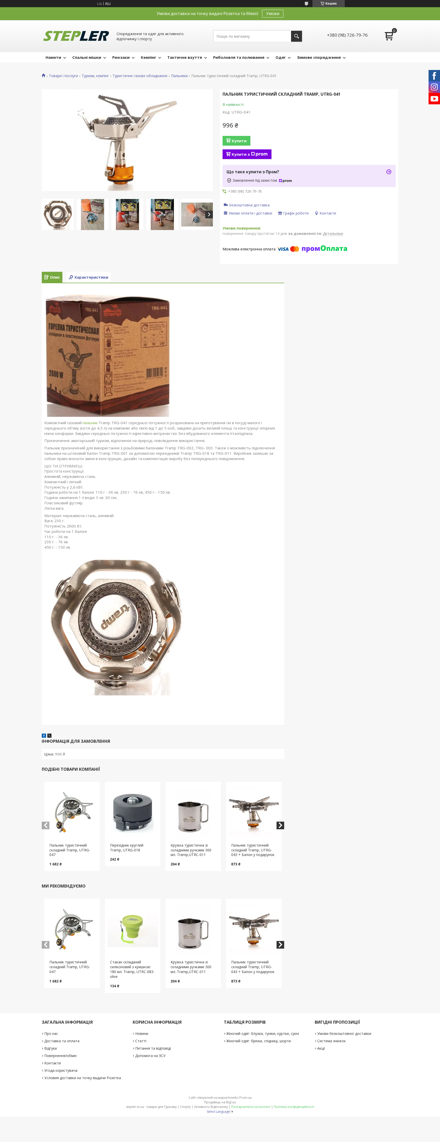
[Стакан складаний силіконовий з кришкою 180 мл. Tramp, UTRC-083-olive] (132, 929)
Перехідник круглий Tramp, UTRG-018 (126, 847)
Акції (321, 1048)
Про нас (51, 1033)
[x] (49, 736)
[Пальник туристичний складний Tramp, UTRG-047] (72, 812)
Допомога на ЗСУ (150, 1055)
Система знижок (331, 1040)
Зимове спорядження (319, 57)
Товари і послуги (63, 76)
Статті (140, 1040)
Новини (141, 1033)
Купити (239, 140)
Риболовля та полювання (238, 57)
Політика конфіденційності (294, 1107)
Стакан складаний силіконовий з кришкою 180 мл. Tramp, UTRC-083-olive (132, 969)
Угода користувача (60, 1070)
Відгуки (50, 1048)
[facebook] (44, 736)
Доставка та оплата (61, 1040)
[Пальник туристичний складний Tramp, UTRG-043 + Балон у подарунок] (254, 812)
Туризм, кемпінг (95, 76)
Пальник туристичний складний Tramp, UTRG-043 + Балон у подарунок (252, 850)
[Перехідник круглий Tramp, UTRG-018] (132, 812)
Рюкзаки (121, 57)
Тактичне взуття (184, 57)
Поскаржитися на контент (250, 1107)
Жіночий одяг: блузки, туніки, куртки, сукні (262, 1033)
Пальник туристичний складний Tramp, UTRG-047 (69, 850)
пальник (90, 422)
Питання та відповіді (153, 1048)
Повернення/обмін (60, 1055)
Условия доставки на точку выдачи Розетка (82, 1077)
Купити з (241, 154)
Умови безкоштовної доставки (344, 1033)
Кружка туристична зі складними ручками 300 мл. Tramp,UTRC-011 (191, 850)
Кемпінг (148, 57)
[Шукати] (296, 36)
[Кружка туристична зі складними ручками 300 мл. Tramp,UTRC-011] (193, 812)
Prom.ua (245, 1097)
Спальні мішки (86, 57)
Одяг (281, 57)
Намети (53, 57)
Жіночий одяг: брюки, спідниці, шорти (258, 1040)
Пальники (179, 76)
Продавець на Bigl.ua (220, 1102)
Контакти (52, 1063)
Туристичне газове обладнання (140, 76)
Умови (272, 13)
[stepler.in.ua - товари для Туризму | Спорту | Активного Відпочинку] (76, 36)
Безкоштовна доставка (249, 205)
